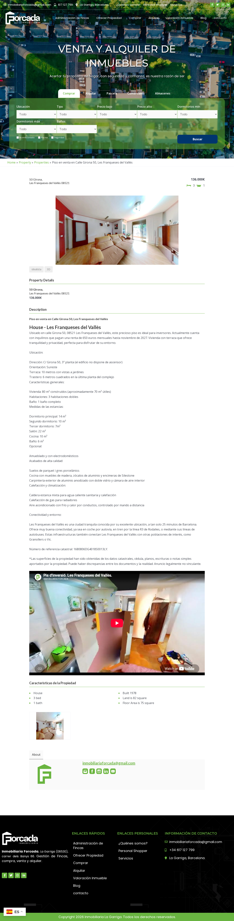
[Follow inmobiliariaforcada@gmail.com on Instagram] (99, 771)
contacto (220, 18)
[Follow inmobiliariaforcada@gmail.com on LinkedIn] (106, 771)
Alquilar (153, 18)
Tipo (60, 107)
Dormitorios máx (28, 121)
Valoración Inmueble (179, 18)
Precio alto (144, 107)
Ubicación (23, 107)
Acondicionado (27, 137)
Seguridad (59, 137)
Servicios (176, 5)
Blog (203, 18)
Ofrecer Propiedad (109, 18)
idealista (36, 269)
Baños (61, 121)
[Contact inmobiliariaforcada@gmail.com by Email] (85, 771)
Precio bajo (104, 107)
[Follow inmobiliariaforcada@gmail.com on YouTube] (113, 771)
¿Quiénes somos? (128, 5)
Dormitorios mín (188, 107)
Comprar (135, 18)
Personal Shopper (155, 5)
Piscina (44, 137)
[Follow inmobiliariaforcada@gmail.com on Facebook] (92, 771)
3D (48, 269)
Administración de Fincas (72, 18)
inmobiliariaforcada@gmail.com (108, 763)
